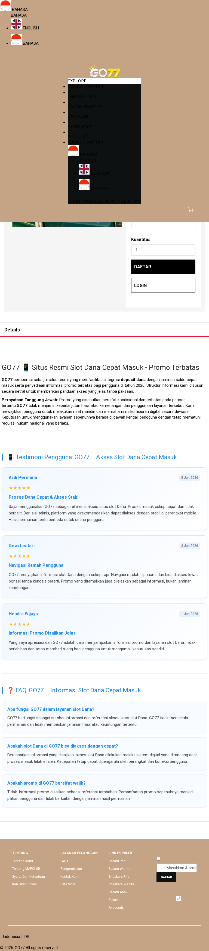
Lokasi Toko (82, 96)
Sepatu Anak (118, 892)
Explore (77, 80)
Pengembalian (71, 869)
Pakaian (115, 900)
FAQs (64, 861)
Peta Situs (68, 884)
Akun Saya (80, 126)
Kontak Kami (69, 877)
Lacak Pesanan (86, 106)
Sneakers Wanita (121, 884)
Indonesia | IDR (16, 936)
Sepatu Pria (117, 861)
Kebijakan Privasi (25, 884)
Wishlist (78, 136)
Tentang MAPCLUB (26, 869)
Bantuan (78, 116)
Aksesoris (116, 908)
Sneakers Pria (119, 877)
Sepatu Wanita (119, 869)
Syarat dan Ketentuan (28, 877)
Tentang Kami (22, 861)
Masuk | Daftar (86, 86)
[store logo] (104, 71)
